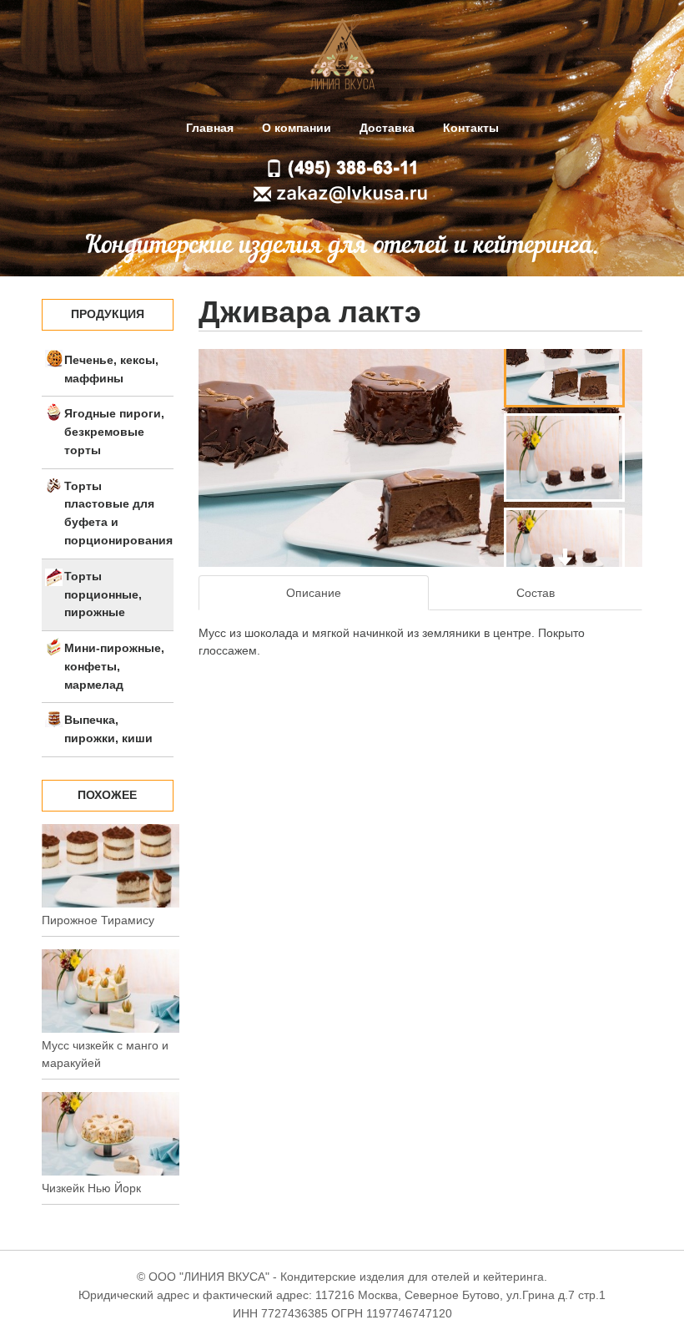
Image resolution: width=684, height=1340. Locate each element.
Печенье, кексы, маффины (111, 369)
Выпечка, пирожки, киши (108, 729)
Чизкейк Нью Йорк (91, 1188)
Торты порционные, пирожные (103, 594)
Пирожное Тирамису (98, 920)
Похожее (107, 794)
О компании (296, 127)
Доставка (387, 127)
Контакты (471, 127)
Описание (313, 592)
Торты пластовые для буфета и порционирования (118, 513)
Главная (210, 127)
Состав (535, 592)
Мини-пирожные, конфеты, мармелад (114, 666)
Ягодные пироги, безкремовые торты (114, 432)
